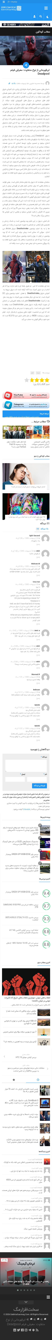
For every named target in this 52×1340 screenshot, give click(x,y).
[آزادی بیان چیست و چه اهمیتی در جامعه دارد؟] (43, 1041)
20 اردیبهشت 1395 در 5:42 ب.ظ (20, 630)
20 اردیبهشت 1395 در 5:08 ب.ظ (22, 646)
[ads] (26, 24)
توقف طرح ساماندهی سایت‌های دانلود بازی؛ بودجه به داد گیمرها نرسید (20, 1128)
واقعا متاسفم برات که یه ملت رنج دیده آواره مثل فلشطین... (25, 1220)
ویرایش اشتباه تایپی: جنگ (33, 1229)
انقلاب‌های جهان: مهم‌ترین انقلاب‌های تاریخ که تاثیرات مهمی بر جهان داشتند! (27, 999)
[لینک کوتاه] (9, 83)
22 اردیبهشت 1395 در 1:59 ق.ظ (27, 538)
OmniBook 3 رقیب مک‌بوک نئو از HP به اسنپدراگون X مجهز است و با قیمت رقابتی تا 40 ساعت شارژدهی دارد (21, 1103)
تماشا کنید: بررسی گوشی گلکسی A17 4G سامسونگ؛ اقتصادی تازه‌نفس (23, 931)
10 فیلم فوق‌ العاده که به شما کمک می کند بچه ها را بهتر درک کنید (27, 518)
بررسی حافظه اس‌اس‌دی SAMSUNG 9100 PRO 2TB (20, 906)
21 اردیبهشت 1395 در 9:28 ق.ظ (27, 566)
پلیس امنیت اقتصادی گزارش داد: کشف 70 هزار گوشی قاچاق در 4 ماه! (21, 1090)
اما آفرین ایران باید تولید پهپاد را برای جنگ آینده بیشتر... (22, 1246)
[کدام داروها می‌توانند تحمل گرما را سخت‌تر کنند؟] (26, 476)
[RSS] (37, 1330)
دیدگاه (41, 529)
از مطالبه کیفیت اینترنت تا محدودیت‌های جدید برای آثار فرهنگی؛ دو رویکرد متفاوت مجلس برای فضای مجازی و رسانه (21, 868)
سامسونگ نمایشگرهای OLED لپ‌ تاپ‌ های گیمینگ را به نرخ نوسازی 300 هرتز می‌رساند (20, 843)
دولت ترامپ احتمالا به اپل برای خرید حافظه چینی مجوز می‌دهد (22, 414)
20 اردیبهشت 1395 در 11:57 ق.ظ (26, 707)
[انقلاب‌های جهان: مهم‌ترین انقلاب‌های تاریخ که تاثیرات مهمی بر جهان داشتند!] (26, 981)
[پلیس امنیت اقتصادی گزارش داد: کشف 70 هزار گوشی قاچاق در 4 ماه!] (45, 1090)
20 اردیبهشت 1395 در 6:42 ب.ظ (27, 584)
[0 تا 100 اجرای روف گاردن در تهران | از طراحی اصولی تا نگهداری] (43, 1022)
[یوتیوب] (26, 396)
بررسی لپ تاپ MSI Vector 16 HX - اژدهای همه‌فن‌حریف (22, 944)
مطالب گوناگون (43, 32)
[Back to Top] (26, 1302)
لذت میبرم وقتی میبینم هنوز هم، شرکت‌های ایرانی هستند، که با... (22, 1192)
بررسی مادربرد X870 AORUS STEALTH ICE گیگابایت (21, 919)
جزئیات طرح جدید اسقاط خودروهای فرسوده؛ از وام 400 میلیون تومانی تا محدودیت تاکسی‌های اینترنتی (20, 830)
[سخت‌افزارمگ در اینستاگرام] (26, 1330)
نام (45, 774)
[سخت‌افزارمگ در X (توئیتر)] (18, 1330)
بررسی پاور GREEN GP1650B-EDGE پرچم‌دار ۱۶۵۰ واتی (22, 855)
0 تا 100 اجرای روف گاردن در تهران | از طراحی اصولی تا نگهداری (20, 1022)
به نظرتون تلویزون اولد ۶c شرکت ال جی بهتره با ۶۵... (23, 1201)
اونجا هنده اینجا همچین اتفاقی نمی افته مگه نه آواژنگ (23, 1162)
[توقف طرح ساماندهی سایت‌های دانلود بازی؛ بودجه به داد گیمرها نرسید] (45, 1128)
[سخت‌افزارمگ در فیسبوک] (22, 1330)
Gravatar (26, 809)
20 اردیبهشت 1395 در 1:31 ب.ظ (27, 677)
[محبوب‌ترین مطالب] (14, 1080)
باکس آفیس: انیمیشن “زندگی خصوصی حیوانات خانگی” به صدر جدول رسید (40, 444)
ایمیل (22, 774)
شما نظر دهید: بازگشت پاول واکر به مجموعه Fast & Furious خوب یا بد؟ (16, 444)
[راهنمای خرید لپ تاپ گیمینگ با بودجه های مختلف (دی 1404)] (26, 1272)
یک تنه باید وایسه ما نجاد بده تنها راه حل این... (25, 1171)
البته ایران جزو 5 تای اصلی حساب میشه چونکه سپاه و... (23, 1237)
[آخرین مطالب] (38, 1080)
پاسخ (38, 544)
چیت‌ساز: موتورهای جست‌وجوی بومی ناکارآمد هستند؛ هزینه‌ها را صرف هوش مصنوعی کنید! (22, 1141)
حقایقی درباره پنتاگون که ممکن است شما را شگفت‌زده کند (21, 1012)
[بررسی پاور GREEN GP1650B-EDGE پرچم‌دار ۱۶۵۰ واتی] (45, 856)
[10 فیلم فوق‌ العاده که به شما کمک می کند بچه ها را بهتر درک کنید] (26, 506)
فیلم (32, 373)
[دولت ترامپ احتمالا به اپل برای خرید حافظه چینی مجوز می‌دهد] (45, 1116)
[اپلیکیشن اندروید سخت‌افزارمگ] (33, 1330)
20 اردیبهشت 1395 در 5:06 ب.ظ (22, 661)
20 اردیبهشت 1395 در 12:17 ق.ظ (26, 692)
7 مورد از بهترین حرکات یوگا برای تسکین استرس (19, 1032)
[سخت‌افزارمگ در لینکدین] (14, 1330)
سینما (38, 373)
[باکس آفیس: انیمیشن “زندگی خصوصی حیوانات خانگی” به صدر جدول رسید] (37, 432)
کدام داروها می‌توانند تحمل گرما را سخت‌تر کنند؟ (28, 486)
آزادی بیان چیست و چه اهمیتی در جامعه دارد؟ (20, 1041)
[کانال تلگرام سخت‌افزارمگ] (29, 1330)
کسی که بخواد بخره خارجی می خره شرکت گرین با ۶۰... (23, 1209)
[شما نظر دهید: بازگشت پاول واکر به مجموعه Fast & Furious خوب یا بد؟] (14, 432)
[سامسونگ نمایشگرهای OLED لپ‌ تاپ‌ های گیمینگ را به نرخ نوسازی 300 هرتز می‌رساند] (45, 843)
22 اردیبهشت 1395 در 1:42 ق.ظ (22, 551)
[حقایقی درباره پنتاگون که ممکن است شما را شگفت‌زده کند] (43, 1012)
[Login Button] (34, 16)
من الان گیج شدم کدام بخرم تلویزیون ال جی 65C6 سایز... (24, 1181)
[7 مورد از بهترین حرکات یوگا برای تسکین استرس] (43, 1032)
